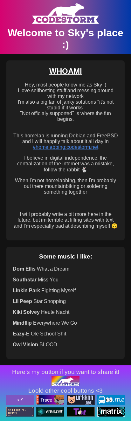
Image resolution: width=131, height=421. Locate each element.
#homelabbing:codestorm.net (65, 147)
